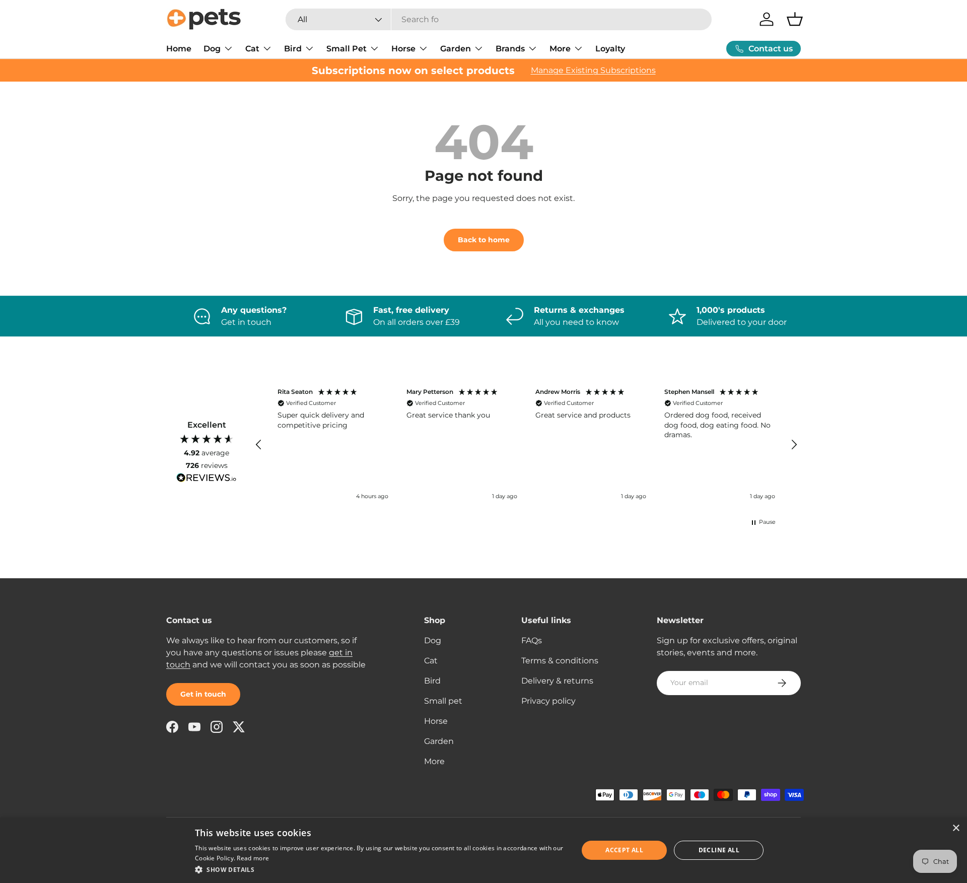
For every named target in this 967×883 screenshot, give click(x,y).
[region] (526, 445)
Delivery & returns (557, 681)
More (560, 48)
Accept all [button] (624, 850)
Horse (403, 48)
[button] (795, 19)
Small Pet (346, 48)
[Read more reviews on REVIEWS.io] (206, 479)
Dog (212, 48)
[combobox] (499, 19)
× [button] (955, 828)
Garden (455, 48)
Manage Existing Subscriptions (593, 70)
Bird (293, 48)
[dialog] (483, 850)
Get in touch (203, 694)
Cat (252, 48)
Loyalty (610, 48)
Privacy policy (548, 701)
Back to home (484, 239)
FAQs (531, 640)
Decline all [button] (719, 850)
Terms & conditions (559, 660)
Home (178, 48)
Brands (510, 48)
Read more (253, 858)
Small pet (443, 701)
